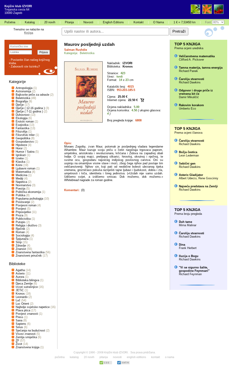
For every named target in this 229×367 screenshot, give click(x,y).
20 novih (49, 22)
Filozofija (21, 131)
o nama (169, 357)
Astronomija (23, 91)
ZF (17, 340)
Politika (20, 195)
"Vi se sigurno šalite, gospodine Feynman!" (194, 269)
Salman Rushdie (75, 49)
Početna (9, 22)
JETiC (20, 290)
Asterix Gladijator (191, 175)
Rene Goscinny (208, 178)
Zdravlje (21, 245)
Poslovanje (23, 202)
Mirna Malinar (187, 225)
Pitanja (69, 22)
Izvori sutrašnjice (27, 287)
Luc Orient (22, 303)
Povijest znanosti (27, 313)
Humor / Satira (25, 151)
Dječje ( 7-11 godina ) (29, 111)
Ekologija (22, 118)
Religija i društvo (26, 225)
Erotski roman (25, 121)
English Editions (113, 22)
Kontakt (139, 22)
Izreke (20, 158)
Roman (20, 232)
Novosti (88, 22)
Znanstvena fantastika (30, 252)
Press (19, 317)
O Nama (158, 22)
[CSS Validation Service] (106, 363)
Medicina (21, 175)
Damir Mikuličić (189, 97)
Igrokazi (21, 155)
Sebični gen (187, 163)
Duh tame (185, 222)
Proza (19, 215)
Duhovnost (23, 114)
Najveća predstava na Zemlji (198, 186)
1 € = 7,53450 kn (184, 22)
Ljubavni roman (25, 168)
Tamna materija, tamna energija (201, 67)
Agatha (20, 270)
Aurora (20, 276)
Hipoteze (21, 145)
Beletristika (23, 98)
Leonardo (22, 297)
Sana (19, 320)
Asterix (20, 273)
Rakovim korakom (191, 105)
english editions (136, 357)
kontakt (155, 357)
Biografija (22, 101)
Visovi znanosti (26, 333)
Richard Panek (188, 71)
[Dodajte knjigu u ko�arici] (142, 100)
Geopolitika (23, 138)
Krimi (19, 165)
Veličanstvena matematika (197, 56)
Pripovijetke (23, 212)
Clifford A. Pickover (191, 59)
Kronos (20, 293)
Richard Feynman (190, 274)
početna (60, 357)
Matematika (23, 171)
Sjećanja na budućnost (30, 330)
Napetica (21, 182)
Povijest (21, 208)
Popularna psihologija (29, 198)
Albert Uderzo (188, 178)
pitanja (104, 357)
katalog (74, 357)
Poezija (20, 188)
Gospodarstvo (25, 141)
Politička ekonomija (28, 192)
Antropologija (24, 88)
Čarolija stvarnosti (191, 79)
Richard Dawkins (190, 82)
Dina (182, 244)
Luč (18, 300)
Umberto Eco (187, 108)
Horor (19, 148)
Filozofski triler (25, 135)
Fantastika (22, 128)
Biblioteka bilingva (27, 280)
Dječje (20, 104)
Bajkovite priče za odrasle (32, 94)
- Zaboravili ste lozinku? (24, 66)
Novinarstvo (23, 185)
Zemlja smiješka (26, 337)
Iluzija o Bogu (188, 256)
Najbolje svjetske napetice (33, 307)
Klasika (20, 161)
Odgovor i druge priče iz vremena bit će (196, 92)
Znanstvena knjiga (27, 347)
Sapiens (21, 323)
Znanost (21, 249)
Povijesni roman (26, 205)
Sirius (19, 327)
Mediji (19, 178)
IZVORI (127, 63)
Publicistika (23, 218)
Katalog (30, 22)
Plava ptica (23, 310)
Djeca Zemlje (24, 283)
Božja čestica (188, 152)
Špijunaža (22, 238)
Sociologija (23, 235)
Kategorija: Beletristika (79, 53)
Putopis (20, 222)
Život (19, 344)
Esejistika (22, 125)
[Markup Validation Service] (123, 363)
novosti (117, 357)
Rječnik (20, 228)
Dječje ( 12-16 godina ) (30, 108)
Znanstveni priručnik (29, 255)
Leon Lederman (189, 155)
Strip (19, 242)
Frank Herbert (188, 248)
